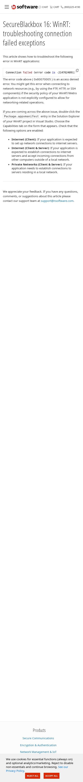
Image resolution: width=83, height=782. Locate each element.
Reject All (32, 775)
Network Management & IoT (38, 752)
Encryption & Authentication (38, 745)
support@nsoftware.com (57, 201)
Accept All (51, 775)
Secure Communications (38, 738)
